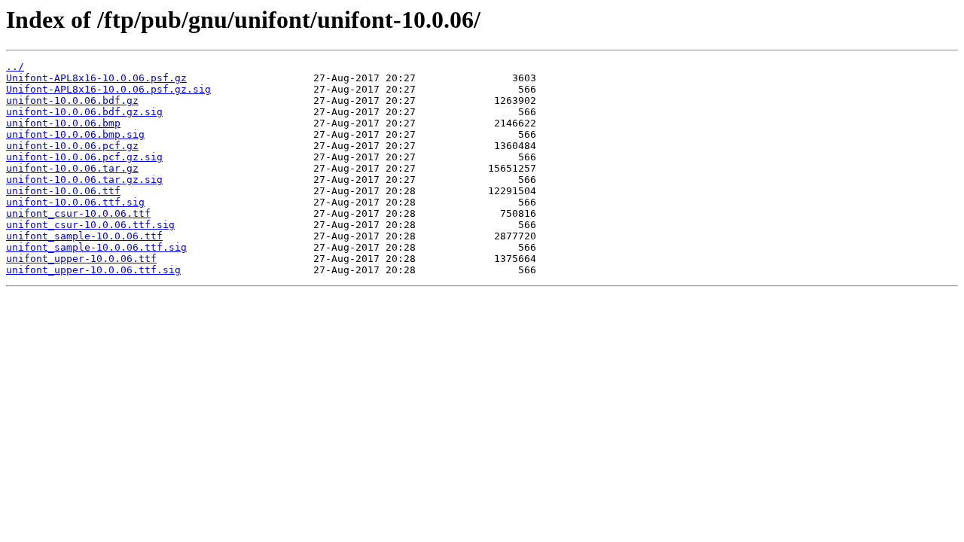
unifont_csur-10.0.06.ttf (78, 213)
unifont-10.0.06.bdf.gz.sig (84, 111)
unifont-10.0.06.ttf (63, 190)
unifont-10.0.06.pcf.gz (72, 145)
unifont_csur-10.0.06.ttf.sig (90, 224)
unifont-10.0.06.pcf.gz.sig (84, 157)
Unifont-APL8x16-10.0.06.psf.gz (96, 78)
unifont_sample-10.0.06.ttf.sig (96, 247)
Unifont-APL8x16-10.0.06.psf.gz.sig (108, 89)
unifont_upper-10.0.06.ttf (81, 258)
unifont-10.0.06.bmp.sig (75, 134)
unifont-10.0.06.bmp (63, 123)
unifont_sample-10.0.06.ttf (84, 236)
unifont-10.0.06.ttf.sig (75, 202)
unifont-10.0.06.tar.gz (72, 168)
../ (15, 66)
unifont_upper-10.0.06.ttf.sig (93, 270)
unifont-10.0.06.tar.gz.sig (84, 179)
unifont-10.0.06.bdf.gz (72, 100)
